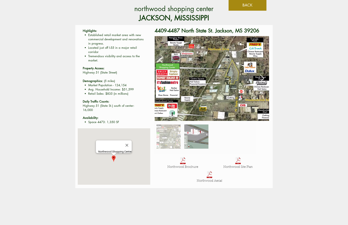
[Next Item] (262, 78)
